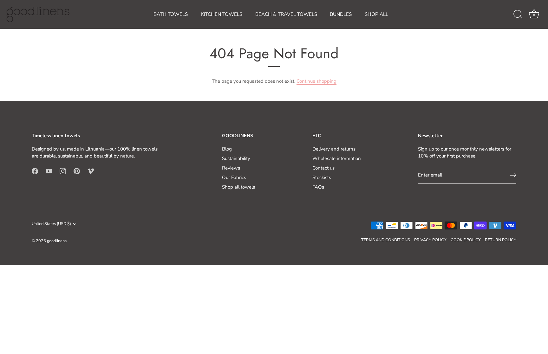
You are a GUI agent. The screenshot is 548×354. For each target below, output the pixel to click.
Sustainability (236, 158)
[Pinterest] (77, 171)
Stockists (321, 177)
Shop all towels (238, 187)
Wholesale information (336, 158)
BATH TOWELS (170, 14)
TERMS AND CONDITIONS (385, 240)
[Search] (518, 15)
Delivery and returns (334, 149)
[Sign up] (513, 175)
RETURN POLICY (500, 240)
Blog (227, 149)
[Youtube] (49, 171)
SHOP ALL (376, 14)
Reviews (231, 168)
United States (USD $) (51, 224)
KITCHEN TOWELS (221, 14)
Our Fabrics (234, 177)
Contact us (323, 168)
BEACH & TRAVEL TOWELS (286, 14)
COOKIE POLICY (466, 240)
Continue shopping (316, 81)
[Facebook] (35, 171)
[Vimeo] (91, 171)
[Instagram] (63, 171)
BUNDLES (341, 14)
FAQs (318, 187)
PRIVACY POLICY (430, 240)
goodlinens (57, 241)
